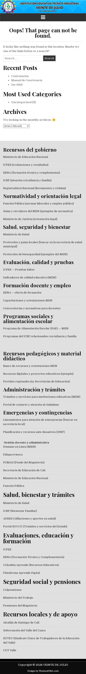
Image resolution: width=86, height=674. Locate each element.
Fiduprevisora (13, 454)
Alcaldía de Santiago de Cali (21, 622)
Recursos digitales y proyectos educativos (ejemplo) (38, 373)
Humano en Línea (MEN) (19, 446)
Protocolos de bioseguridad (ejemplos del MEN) (35, 254)
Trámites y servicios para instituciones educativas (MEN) (41, 396)
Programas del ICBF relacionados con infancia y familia (39, 336)
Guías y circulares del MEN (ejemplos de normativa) (38, 211)
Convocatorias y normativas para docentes (32, 308)
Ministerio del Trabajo (18, 597)
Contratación (20, 76)
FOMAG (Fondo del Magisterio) (23, 462)
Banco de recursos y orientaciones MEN (30, 365)
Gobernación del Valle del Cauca (24, 630)
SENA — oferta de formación (22, 292)
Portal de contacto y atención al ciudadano (31, 404)
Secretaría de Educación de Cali (24, 470)
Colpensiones (12, 589)
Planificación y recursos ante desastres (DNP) (34, 432)
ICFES (7, 549)
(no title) (17, 84)
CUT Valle (9, 650)
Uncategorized (21, 102)
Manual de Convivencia (26, 80)
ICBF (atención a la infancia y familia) (27, 180)
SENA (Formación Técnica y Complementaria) (33, 557)
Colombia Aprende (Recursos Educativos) (31, 564)
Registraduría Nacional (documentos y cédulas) (34, 188)
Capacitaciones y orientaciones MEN (27, 300)
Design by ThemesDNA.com (43, 671)
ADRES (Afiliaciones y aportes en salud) (29, 518)
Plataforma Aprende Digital (21, 572)
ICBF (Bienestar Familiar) (20, 510)
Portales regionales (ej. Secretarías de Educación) (36, 381)
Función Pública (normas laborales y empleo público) (38, 203)
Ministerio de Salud (16, 234)
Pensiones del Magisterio (20, 605)
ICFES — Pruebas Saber (19, 269)
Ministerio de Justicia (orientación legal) (30, 219)
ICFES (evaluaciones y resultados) (25, 164)
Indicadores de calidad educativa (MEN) (29, 277)
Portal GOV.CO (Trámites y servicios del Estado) (35, 526)
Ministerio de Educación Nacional (25, 156)
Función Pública (13, 485)
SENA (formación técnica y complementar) (31, 172)
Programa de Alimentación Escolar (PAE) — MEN (35, 328)
